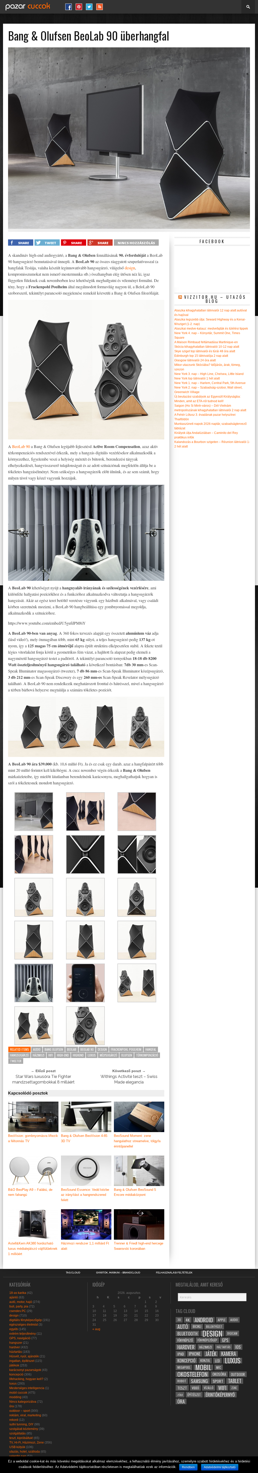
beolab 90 (87, 1049)
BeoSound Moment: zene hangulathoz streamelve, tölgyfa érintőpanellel (137, 1141)
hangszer (15, 1342)
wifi (222, 1388)
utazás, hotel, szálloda (24, 1451)
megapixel (183, 1367)
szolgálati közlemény (23, 1429)
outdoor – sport (19, 1411)
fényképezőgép (207, 1340)
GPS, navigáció (19, 1338)
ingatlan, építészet (21, 1361)
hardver (14, 1347)
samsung (199, 1381)
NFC (218, 1367)
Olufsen (126, 1055)
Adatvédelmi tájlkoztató (220, 1467)
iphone (195, 1354)
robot (181, 1381)
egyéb (13, 1329)
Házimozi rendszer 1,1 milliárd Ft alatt (85, 1246)
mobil (203, 1367)
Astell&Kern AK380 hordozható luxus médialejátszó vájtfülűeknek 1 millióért (32, 1248)
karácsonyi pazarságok (25, 1370)
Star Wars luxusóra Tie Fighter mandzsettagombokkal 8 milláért (43, 1079)
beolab (71, 1049)
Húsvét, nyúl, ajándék (24, 1356)
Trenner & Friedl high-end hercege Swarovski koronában (138, 1246)
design (130, 267)
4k (188, 1320)
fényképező (185, 1340)
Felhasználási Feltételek (174, 1272)
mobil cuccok (18, 1392)
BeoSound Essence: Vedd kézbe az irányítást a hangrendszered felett (85, 1195)
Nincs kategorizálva (22, 1401)
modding (15, 1397)
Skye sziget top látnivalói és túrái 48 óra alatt (204, 351)
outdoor (238, 1374)
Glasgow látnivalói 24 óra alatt (195, 360)
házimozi (38, 1055)
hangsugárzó (19, 1055)
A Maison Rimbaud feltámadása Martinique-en (206, 342)
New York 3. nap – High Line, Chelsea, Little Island (209, 374)
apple (221, 1319)
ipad (180, 1354)
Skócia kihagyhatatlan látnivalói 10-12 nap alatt (206, 346)
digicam (232, 1333)
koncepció (16, 1374)
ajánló (13, 1297)
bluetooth (187, 1333)
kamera (228, 1354)
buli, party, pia (18, 1306)
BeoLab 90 (21, 446)
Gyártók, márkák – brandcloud (118, 1272)
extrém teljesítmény (22, 1333)
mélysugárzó (108, 1055)
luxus (92, 1055)
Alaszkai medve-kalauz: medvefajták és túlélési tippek (211, 328)
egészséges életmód (23, 1324)
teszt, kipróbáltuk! (21, 1438)
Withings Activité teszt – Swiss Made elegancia (129, 1079)
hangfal (150, 1049)
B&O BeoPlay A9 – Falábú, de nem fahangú (30, 1192)
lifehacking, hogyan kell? (26, 1379)
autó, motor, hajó (20, 1302)
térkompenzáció (147, 1055)
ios (238, 1347)
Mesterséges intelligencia (26, 1388)
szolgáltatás (17, 1433)
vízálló (208, 1388)
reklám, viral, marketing (25, 1415)
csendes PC (17, 1311)
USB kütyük (17, 1447)
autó (182, 1326)
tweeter (15, 1061)
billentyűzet (214, 1326)
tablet (234, 1381)
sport (218, 1381)
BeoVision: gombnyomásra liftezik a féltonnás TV (33, 1138)
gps (225, 1340)
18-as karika (17, 1293)
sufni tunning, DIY (21, 1424)
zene (234, 1388)
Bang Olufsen (54, 1049)
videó (195, 1387)
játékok (14, 1365)
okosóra (219, 1374)
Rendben (188, 1467)
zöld (180, 1395)
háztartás (15, 1352)
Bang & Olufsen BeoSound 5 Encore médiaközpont (135, 1192)
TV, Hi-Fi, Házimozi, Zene (26, 1442)
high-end (63, 1055)
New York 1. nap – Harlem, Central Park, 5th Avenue (210, 383)
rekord (13, 1420)
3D (179, 1320)
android (204, 1320)
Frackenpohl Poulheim (126, 1049)
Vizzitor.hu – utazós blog (215, 299)
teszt (182, 1388)
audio (37, 1049)
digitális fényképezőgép (25, 1320)
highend (78, 1055)
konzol (205, 1360)
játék (210, 1354)
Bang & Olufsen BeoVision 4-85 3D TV (84, 1138)
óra (11, 1406)
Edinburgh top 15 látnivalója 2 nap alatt (201, 356)
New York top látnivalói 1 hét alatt (197, 378)
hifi (50, 1055)
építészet (194, 1394)
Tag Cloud (73, 1272)
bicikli (197, 1326)
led (217, 1360)
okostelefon (192, 1374)
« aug (96, 1329)
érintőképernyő (220, 1394)
